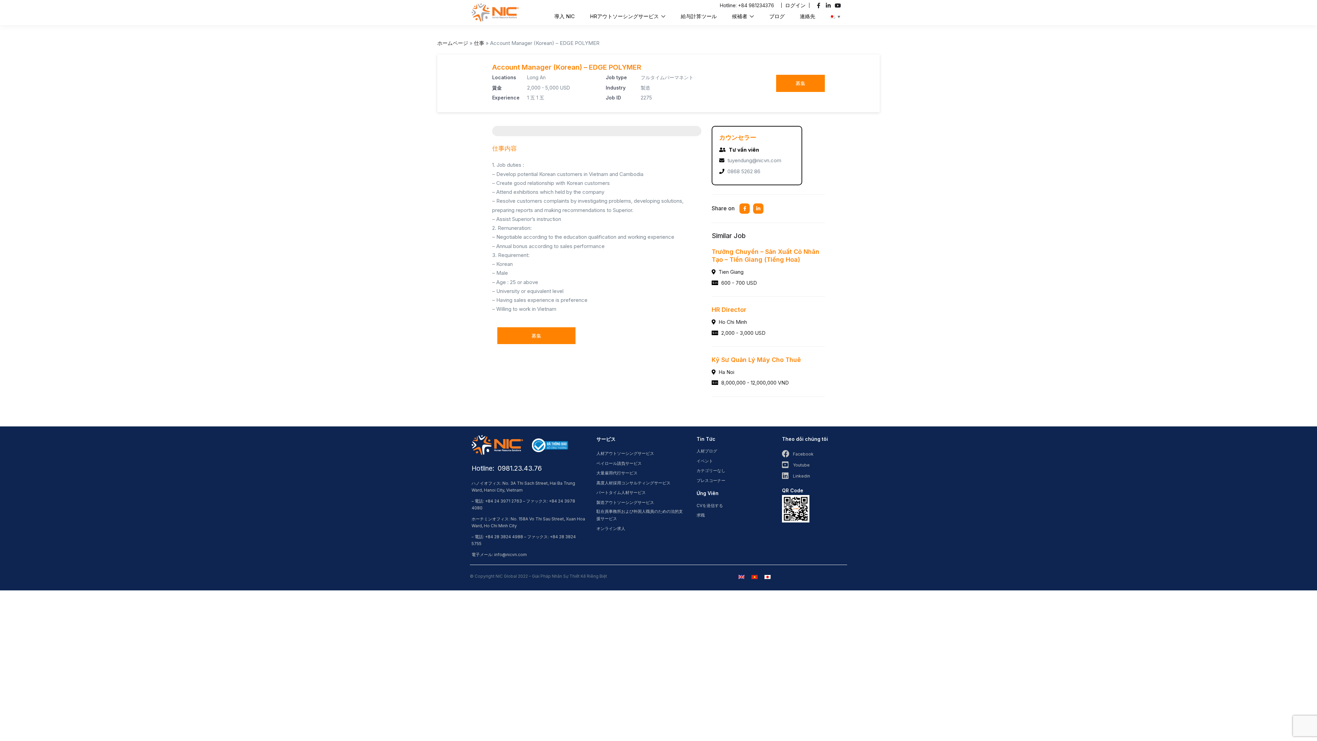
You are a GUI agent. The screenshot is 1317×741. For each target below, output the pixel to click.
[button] (795, 5)
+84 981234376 (756, 5)
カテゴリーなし (711, 470)
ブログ (777, 16)
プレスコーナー (711, 480)
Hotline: (729, 5)
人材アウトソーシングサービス (625, 453)
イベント (705, 460)
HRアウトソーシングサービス (625, 16)
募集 (800, 83)
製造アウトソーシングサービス (625, 502)
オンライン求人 (610, 528)
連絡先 (807, 16)
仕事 (479, 43)
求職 (701, 515)
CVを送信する (710, 505)
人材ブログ (707, 451)
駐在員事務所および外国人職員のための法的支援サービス (639, 515)
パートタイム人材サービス (621, 492)
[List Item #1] (819, 5)
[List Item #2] (829, 5)
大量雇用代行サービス (617, 472)
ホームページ (452, 43)
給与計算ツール (699, 16)
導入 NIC (564, 16)
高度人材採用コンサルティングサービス (633, 482)
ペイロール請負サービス (619, 463)
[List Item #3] (838, 5)
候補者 (740, 16)
